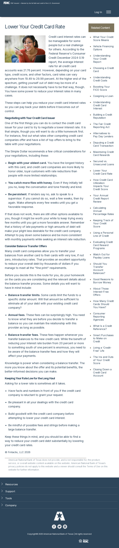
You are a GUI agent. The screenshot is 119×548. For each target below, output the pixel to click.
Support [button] (10, 491)
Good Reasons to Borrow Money (103, 281)
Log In (98, 12)
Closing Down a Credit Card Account (102, 372)
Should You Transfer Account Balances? (100, 268)
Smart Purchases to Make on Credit (103, 338)
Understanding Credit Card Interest (101, 105)
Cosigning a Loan (103, 96)
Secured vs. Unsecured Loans (103, 163)
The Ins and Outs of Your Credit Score (103, 360)
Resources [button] (11, 484)
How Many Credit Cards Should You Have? (103, 304)
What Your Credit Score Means (103, 38)
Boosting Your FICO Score (101, 88)
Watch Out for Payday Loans (101, 256)
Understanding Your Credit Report (101, 58)
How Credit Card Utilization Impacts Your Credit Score (103, 184)
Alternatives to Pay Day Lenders (103, 135)
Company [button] (11, 505)
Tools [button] (8, 498)
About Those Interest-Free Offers (101, 291)
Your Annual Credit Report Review (101, 198)
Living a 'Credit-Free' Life (102, 349)
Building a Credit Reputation (102, 116)
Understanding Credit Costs (101, 79)
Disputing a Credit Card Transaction (103, 144)
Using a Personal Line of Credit (103, 234)
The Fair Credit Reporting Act (102, 125)
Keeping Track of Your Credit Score (103, 223)
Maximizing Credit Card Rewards (103, 153)
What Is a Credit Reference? (102, 327)
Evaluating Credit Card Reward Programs (103, 245)
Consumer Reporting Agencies (99, 316)
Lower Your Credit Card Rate (102, 172)
